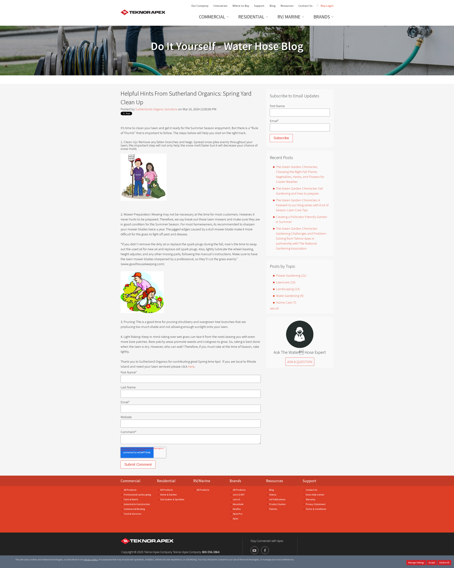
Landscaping (288, 289)
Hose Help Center (315, 494)
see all (274, 308)
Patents (273, 509)
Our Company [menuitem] (200, 5)
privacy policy (91, 559)
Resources (274, 480)
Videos (272, 494)
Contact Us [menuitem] (305, 5)
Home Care (286, 302)
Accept (431, 562)
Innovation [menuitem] (220, 5)
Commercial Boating (134, 509)
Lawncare (285, 282)
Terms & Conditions (316, 509)
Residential (166, 480)
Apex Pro (237, 513)
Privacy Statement (315, 504)
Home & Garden (168, 494)
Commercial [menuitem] (212, 17)
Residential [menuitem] (251, 17)
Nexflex (237, 509)
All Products (130, 489)
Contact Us (311, 489)
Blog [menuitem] (273, 5)
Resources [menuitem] (287, 5)
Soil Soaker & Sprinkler (172, 499)
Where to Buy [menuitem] (240, 5)
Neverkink (238, 504)
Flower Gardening (291, 275)
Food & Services (132, 513)
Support (309, 480)
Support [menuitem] (259, 5)
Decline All (444, 562)
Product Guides (277, 504)
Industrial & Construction (137, 504)
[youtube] (254, 550)
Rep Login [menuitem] (327, 5)
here (191, 366)
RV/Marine (201, 480)
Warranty (310, 499)
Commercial (130, 480)
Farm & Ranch (131, 499)
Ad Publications (277, 499)
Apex (235, 518)
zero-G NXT (239, 494)
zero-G (236, 499)
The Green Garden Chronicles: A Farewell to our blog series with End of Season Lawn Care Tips (302, 205)
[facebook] (265, 550)
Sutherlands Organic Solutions (156, 109)
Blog (271, 489)
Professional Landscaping (137, 494)
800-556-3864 (210, 552)
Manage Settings (416, 562)
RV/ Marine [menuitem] (289, 17)
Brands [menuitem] (322, 17)
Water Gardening (290, 295)
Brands (235, 480)
